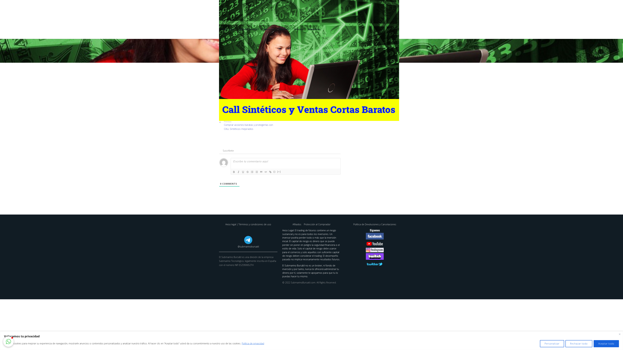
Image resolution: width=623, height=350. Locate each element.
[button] (8, 341)
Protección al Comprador (317, 224)
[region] (311, 340)
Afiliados (297, 224)
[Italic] (238, 172)
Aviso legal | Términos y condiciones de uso (248, 224)
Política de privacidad (253, 343)
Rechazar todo (579, 343)
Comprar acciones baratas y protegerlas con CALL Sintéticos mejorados (248, 125)
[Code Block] (265, 172)
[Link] (270, 172)
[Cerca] (620, 334)
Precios (298, 29)
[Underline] (243, 172)
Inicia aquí (227, 29)
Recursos (269, 29)
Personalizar (552, 343)
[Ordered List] (252, 172)
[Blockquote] (261, 172)
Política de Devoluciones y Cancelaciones (374, 224)
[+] (279, 171)
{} (274, 171)
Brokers (284, 29)
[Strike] (247, 172)
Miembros (314, 29)
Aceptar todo (606, 343)
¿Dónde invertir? (248, 29)
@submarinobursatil (248, 246)
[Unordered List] (256, 172)
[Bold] (234, 172)
